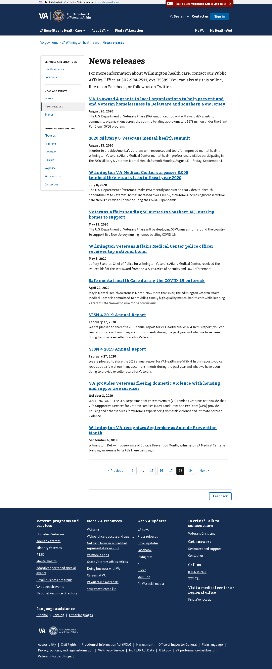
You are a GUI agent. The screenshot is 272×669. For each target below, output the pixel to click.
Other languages (81, 615)
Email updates (148, 543)
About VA (99, 30)
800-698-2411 (197, 572)
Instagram (145, 557)
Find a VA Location (129, 30)
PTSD (40, 554)
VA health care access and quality (110, 536)
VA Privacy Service (111, 650)
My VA (199, 30)
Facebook (145, 550)
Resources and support (204, 549)
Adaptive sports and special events (56, 570)
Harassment (145, 644)
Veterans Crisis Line (201, 533)
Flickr (142, 570)
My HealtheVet (221, 30)
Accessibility (47, 644)
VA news (143, 529)
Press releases (148, 536)
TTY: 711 (194, 578)
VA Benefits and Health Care (61, 30)
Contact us (200, 16)
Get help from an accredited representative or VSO (107, 545)
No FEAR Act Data (141, 650)
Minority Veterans (49, 548)
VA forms (93, 529)
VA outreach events (50, 586)
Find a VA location (200, 599)
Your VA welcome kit (101, 589)
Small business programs (54, 580)
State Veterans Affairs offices (107, 562)
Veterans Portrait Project (56, 656)
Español (42, 615)
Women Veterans (48, 541)
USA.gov (165, 650)
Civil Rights (69, 644)
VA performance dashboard (195, 650)
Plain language (212, 644)
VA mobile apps (98, 555)
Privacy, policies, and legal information (65, 650)
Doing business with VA (103, 568)
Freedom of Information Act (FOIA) (106, 644)
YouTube (144, 577)
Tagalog (58, 615)
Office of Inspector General (178, 644)
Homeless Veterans (50, 534)
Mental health (46, 561)
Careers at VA (96, 575)
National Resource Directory (56, 593)
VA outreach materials (102, 582)
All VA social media (151, 583)
